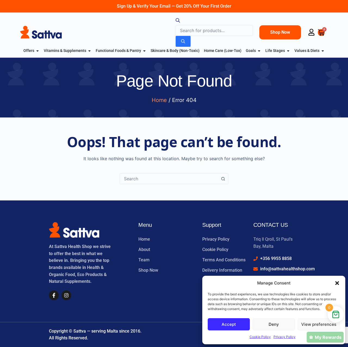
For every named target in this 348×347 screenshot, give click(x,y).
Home (159, 100)
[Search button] (223, 179)
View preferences (318, 324)
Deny (274, 324)
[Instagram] (66, 295)
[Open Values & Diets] (323, 51)
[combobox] (169, 178)
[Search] (183, 41)
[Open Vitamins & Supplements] (89, 51)
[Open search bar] (178, 21)
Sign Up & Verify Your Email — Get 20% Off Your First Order (174, 6)
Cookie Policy (260, 337)
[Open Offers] (37, 51)
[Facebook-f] (54, 295)
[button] (337, 283)
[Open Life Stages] (288, 51)
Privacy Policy (285, 337)
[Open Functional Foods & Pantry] (144, 51)
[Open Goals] (259, 51)
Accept (229, 324)
